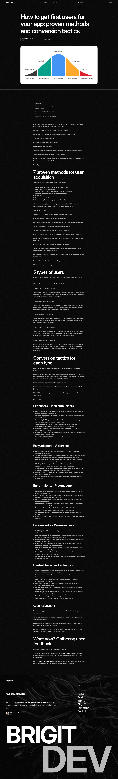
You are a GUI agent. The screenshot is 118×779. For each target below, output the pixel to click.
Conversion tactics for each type (44, 111)
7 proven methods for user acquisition (45, 106)
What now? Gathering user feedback (45, 116)
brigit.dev (39, 146)
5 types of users (39, 108)
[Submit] (103, 685)
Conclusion (38, 114)
